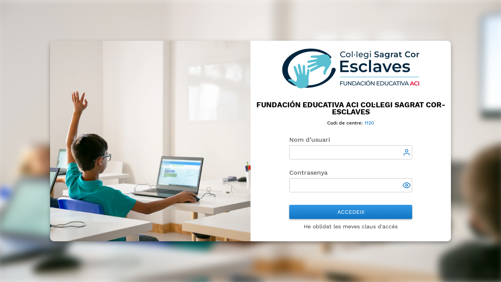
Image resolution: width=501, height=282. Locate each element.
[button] (407, 186)
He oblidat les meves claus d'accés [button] (351, 226)
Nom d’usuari (309, 139)
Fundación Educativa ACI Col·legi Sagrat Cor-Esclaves (350, 108)
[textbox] (350, 152)
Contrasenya (308, 172)
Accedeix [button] (350, 212)
